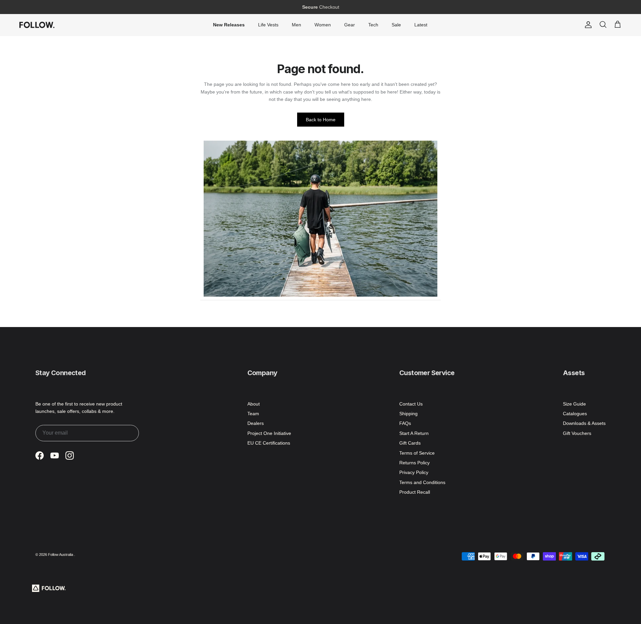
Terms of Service (417, 453)
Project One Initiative (269, 433)
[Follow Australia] (36, 25)
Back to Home (321, 119)
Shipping (408, 413)
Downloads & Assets (584, 423)
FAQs (405, 423)
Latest (420, 24)
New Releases (229, 24)
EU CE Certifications (268, 443)
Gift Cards (410, 443)
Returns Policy (414, 462)
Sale (396, 24)
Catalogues (575, 413)
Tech (373, 24)
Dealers (255, 423)
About (253, 404)
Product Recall (414, 492)
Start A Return (414, 433)
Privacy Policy (413, 472)
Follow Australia (61, 555)
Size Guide (574, 404)
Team (253, 413)
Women (322, 24)
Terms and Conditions (422, 482)
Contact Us (411, 404)
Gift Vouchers (577, 433)
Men (296, 24)
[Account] (587, 25)
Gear (349, 24)
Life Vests (268, 24)
